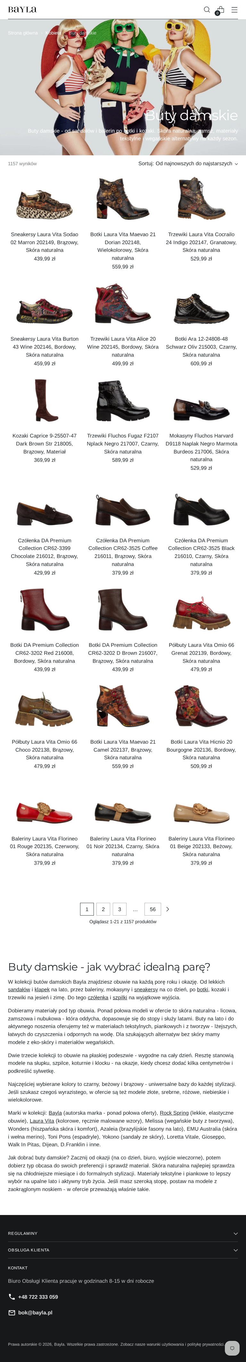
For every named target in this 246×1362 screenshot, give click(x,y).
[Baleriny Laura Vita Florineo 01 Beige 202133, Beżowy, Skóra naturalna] (201, 805)
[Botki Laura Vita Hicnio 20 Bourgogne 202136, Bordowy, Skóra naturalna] (201, 708)
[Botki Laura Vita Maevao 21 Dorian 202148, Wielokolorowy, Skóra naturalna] (123, 201)
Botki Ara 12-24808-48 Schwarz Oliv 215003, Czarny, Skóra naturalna (201, 347)
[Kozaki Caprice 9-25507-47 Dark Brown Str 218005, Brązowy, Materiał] (44, 402)
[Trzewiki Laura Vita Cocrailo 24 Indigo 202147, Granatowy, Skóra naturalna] (201, 201)
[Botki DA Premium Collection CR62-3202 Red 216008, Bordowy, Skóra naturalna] (44, 611)
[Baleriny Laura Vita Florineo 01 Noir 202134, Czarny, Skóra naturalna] (123, 805)
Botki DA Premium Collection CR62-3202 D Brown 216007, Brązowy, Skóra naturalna (123, 653)
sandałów (19, 989)
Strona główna (23, 32)
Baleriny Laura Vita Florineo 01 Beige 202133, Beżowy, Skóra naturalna (201, 846)
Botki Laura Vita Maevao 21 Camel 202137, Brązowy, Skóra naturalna (123, 750)
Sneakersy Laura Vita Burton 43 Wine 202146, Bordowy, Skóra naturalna (44, 347)
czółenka (98, 997)
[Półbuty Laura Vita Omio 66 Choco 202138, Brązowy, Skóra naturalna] (44, 708)
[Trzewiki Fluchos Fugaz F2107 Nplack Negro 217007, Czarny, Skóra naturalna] (123, 402)
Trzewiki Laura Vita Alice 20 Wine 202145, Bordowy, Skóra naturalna (123, 347)
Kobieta (53, 32)
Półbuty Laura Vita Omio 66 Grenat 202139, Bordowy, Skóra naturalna (201, 653)
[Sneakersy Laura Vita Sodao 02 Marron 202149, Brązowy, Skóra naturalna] (44, 201)
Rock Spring (174, 1113)
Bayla (55, 1113)
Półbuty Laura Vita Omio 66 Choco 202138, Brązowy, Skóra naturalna (44, 750)
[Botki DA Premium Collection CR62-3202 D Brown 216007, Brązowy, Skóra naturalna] (123, 611)
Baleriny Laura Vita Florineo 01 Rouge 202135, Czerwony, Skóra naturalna (44, 846)
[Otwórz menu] (234, 9)
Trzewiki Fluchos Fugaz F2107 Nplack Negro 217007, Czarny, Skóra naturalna (123, 443)
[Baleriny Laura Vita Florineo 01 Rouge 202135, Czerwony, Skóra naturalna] (44, 805)
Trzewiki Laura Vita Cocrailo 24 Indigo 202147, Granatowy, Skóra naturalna (201, 242)
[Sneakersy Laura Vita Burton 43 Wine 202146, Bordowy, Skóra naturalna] (44, 306)
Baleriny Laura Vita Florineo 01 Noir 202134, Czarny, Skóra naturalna (122, 846)
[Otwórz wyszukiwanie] (207, 9)
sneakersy (146, 989)
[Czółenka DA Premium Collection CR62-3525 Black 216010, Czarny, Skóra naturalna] (201, 507)
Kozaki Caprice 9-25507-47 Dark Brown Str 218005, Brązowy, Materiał (44, 443)
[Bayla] (22, 10)
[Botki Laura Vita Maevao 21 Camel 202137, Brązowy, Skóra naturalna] (123, 708)
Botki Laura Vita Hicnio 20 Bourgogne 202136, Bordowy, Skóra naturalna (201, 750)
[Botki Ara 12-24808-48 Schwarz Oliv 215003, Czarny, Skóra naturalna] (201, 306)
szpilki (120, 997)
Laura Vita (42, 1121)
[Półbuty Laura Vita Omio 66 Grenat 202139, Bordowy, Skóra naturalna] (201, 611)
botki (202, 989)
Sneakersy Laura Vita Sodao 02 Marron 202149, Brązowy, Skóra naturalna (44, 242)
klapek (42, 989)
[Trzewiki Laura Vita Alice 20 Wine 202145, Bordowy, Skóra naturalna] (123, 306)
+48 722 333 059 (38, 1297)
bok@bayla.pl (35, 1312)
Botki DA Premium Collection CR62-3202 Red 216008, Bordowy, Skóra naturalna (44, 653)
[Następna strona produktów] (167, 909)
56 (153, 909)
